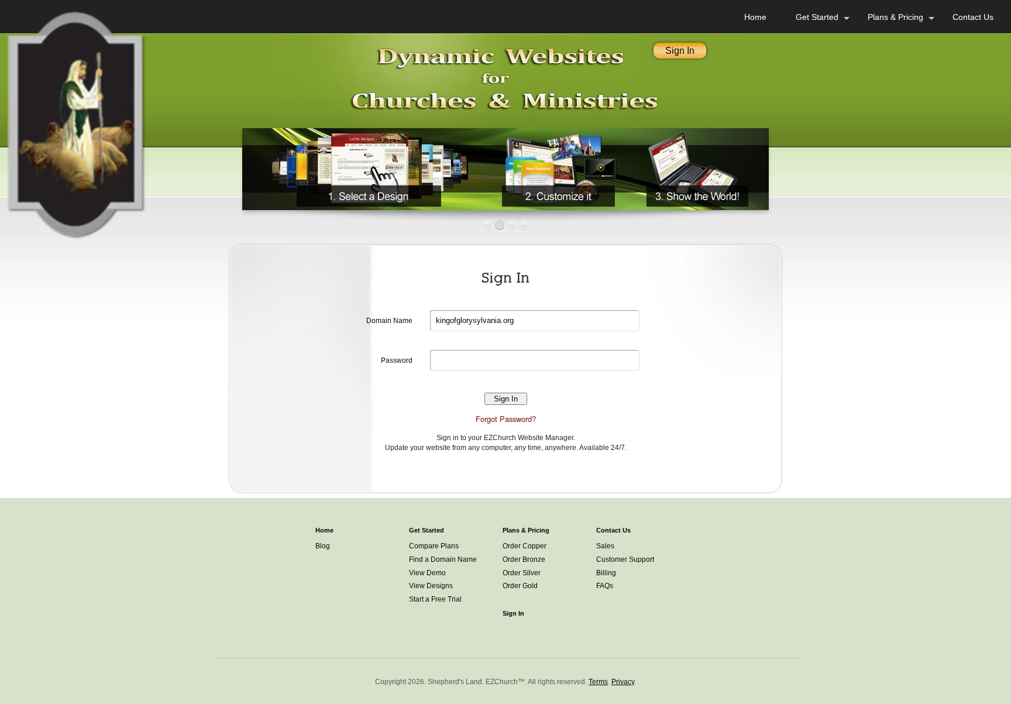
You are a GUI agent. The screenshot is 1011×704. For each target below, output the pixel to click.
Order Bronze (524, 559)
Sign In (679, 51)
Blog (322, 546)
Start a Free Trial (435, 599)
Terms (598, 682)
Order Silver (522, 573)
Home (755, 17)
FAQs (604, 586)
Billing (606, 573)
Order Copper (524, 546)
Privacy (622, 682)
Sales (605, 546)
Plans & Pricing (895, 17)
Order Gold (520, 586)
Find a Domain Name (443, 559)
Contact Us (972, 17)
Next (781, 166)
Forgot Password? (506, 418)
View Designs (431, 586)
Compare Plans (434, 546)
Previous (230, 166)
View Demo (427, 573)
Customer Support (625, 559)
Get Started (817, 17)
